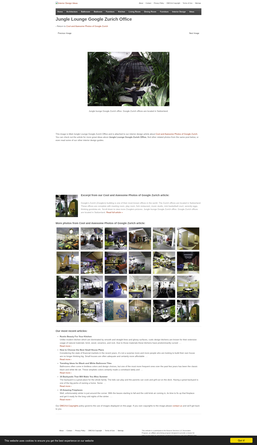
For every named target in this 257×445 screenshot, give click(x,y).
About (141, 3)
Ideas (191, 12)
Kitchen (121, 12)
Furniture (110, 12)
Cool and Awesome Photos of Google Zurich (87, 26)
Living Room (135, 12)
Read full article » (114, 212)
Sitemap (198, 3)
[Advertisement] (126, 44)
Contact (148, 3)
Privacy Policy (159, 3)
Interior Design (179, 12)
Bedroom (98, 12)
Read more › (66, 346)
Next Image (194, 33)
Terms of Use (187, 3)
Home (60, 12)
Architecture (71, 12)
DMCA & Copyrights (69, 406)
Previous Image (64, 33)
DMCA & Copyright (173, 3)
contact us (177, 406)
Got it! (241, 440)
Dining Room (150, 12)
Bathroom (85, 12)
